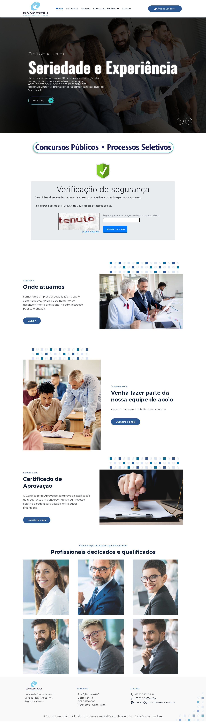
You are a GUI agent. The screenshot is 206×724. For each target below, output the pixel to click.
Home (59, 8)
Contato (126, 8)
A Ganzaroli (72, 8)
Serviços (85, 8)
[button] (180, 121)
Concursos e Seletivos (104, 8)
